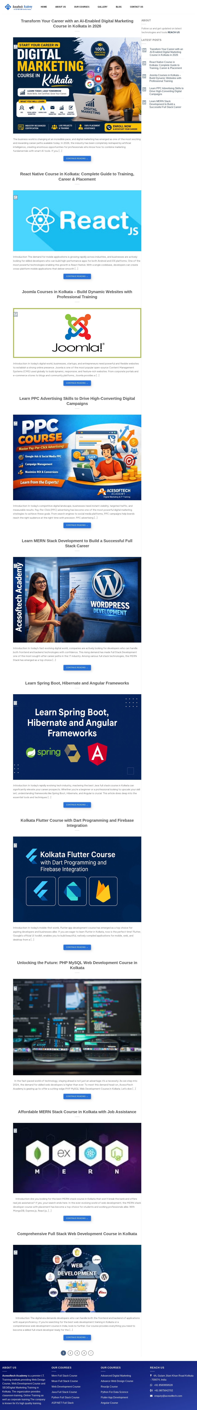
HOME (44, 7)
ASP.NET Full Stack (63, 1403)
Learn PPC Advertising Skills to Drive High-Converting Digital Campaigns (166, 91)
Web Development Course (66, 1386)
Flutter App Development (114, 1397)
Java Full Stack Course (64, 1392)
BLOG (119, 7)
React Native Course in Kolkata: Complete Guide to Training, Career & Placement (165, 65)
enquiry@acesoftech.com (168, 1396)
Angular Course (109, 1403)
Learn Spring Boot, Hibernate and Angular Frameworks (77, 683)
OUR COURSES (81, 7)
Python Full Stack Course (65, 1397)
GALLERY (103, 7)
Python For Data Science (114, 1392)
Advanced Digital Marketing (116, 1375)
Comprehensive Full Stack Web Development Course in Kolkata (77, 1234)
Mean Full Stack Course (65, 1381)
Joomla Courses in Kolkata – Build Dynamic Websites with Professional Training (165, 78)
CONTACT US (136, 7)
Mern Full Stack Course (64, 1375)
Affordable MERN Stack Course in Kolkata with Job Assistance (77, 1112)
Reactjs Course (109, 1386)
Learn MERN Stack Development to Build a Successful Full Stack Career (165, 104)
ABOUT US (60, 7)
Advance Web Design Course (117, 1381)
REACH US (174, 32)
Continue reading (77, 158)
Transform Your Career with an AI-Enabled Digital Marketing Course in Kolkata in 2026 (166, 52)
